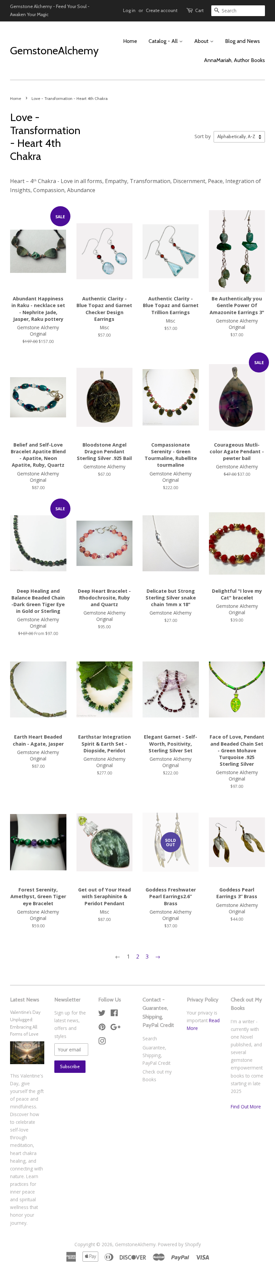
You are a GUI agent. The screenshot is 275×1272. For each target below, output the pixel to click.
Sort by (203, 136)
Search (150, 1038)
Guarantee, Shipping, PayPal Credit (156, 1055)
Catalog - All (164, 41)
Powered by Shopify (179, 1244)
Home (130, 41)
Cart (199, 10)
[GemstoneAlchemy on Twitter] (102, 1014)
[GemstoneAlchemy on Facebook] (114, 1014)
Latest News (24, 999)
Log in (129, 10)
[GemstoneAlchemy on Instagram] (102, 1042)
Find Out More (246, 1106)
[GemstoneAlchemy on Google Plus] (115, 1028)
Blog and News (242, 41)
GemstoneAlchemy (52, 50)
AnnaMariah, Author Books (234, 60)
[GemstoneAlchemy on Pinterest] (102, 1028)
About (202, 41)
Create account (161, 10)
